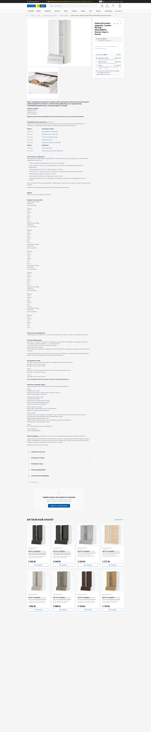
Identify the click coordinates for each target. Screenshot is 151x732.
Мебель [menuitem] (38, 11)
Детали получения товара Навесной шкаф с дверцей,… (108, 71)
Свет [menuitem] (90, 11)
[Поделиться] (114, 23)
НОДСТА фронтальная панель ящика (51, 150)
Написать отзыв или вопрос (59, 506)
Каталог (33, 15)
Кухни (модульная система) (50, 15)
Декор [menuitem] (83, 11)
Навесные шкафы (63, 15)
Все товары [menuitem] (118, 11)
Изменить (119, 54)
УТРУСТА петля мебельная (48, 137)
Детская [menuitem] (57, 11)
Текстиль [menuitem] (74, 11)
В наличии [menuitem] (31, 11)
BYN (100, 1)
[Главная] (28, 15)
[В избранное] (120, 23)
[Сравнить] (117, 23)
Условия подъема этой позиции (103, 74)
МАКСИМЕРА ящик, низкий (48, 131)
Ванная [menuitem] (98, 11)
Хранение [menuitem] (47, 11)
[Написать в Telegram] (106, 1)
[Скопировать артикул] (37, 482)
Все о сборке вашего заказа (103, 72)
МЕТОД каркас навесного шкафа (50, 142)
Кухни (38, 15)
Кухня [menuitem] (65, 11)
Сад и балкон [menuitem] (108, 11)
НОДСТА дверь (45, 140)
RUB (104, 1)
